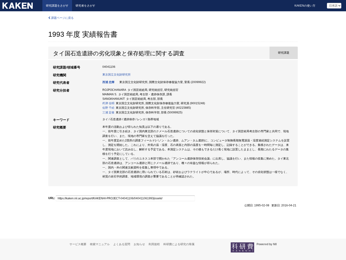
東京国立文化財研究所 (116, 74)
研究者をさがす (85, 5)
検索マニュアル (100, 244)
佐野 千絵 (108, 107)
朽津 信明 (108, 103)
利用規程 (154, 244)
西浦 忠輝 (108, 82)
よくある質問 (121, 244)
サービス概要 (77, 244)
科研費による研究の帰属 (178, 244)
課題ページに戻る (62, 18)
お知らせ (139, 244)
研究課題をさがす (57, 5)
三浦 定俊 (108, 112)
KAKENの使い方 (304, 5)
